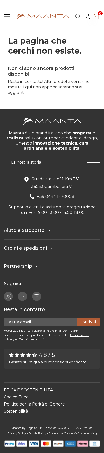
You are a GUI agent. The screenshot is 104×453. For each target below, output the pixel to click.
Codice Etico (16, 397)
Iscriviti (88, 321)
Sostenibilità (16, 411)
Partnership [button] (20, 266)
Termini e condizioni (33, 339)
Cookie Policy (37, 433)
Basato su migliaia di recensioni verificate (48, 362)
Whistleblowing (86, 433)
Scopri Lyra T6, (29, 5)
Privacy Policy (16, 433)
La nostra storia (26, 162)
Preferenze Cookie (61, 433)
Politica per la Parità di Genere (34, 404)
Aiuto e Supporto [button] (26, 230)
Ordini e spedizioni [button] (27, 248)
